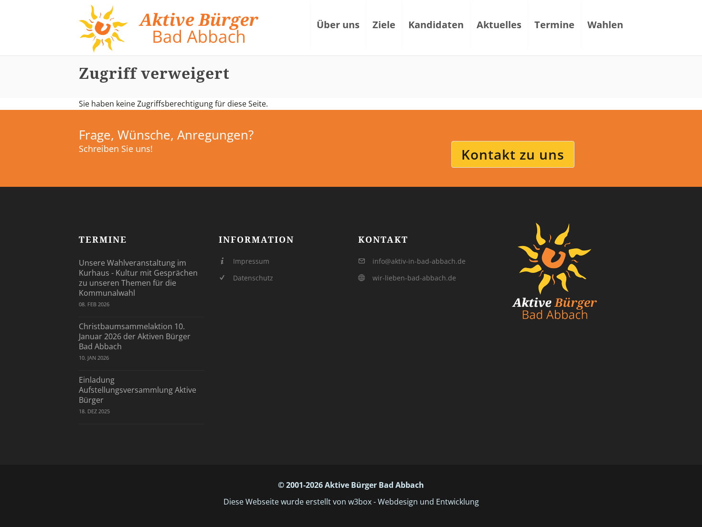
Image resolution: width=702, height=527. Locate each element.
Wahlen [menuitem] (605, 24)
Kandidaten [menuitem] (436, 24)
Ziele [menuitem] (383, 24)
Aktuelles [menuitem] (499, 24)
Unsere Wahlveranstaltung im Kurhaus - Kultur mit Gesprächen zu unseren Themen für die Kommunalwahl (138, 278)
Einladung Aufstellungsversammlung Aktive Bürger (137, 390)
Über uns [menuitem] (338, 24)
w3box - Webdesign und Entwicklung (413, 501)
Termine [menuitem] (554, 24)
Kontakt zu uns (512, 154)
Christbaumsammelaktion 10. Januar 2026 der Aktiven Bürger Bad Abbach (135, 336)
